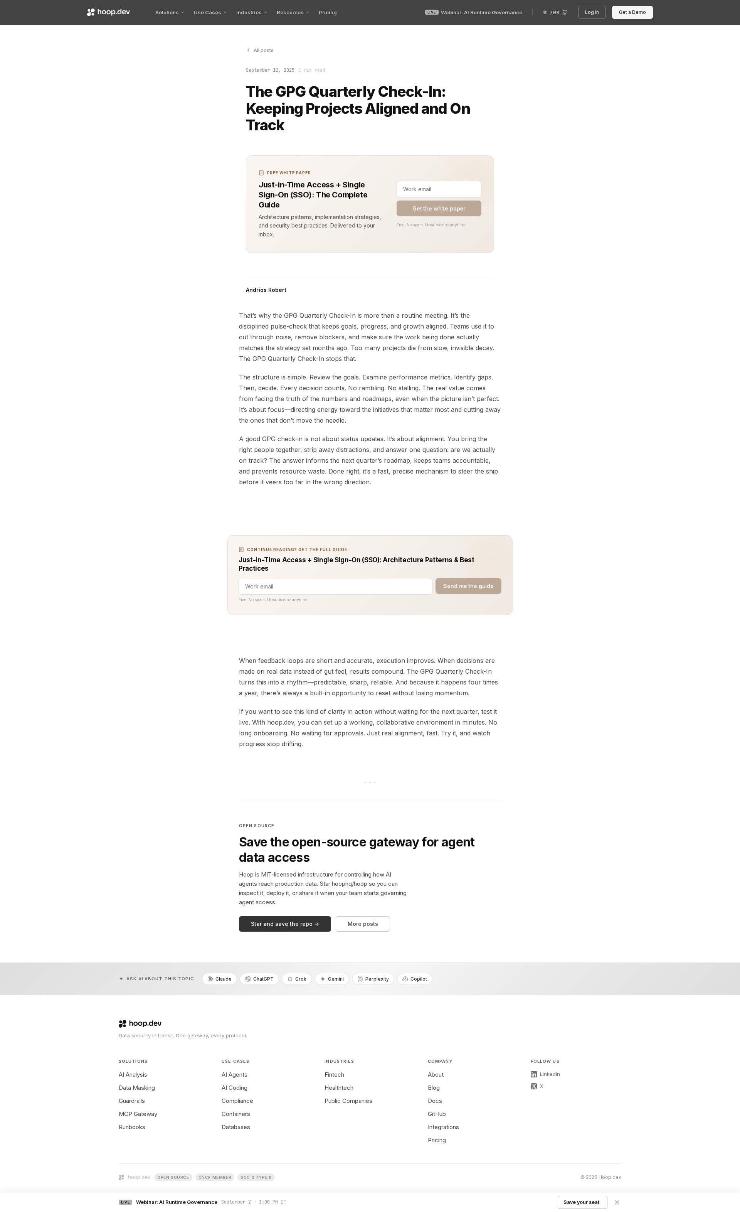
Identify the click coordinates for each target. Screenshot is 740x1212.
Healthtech (339, 1087)
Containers (236, 1114)
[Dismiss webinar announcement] (617, 1202)
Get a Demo (634, 12)
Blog (434, 1087)
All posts (264, 50)
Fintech (334, 1074)
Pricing (328, 12)
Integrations (443, 1127)
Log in (593, 12)
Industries (249, 12)
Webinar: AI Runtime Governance (474, 12)
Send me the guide (468, 586)
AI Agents (234, 1074)
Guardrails (132, 1100)
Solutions (167, 12)
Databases (236, 1127)
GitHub (437, 1114)
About (436, 1074)
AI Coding (234, 1087)
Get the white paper (439, 208)
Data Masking (137, 1087)
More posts (363, 923)
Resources (290, 12)
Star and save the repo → (285, 923)
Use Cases (207, 12)
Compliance (237, 1100)
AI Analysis (133, 1074)
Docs (435, 1100)
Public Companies (348, 1100)
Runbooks (132, 1127)
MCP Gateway (138, 1114)
